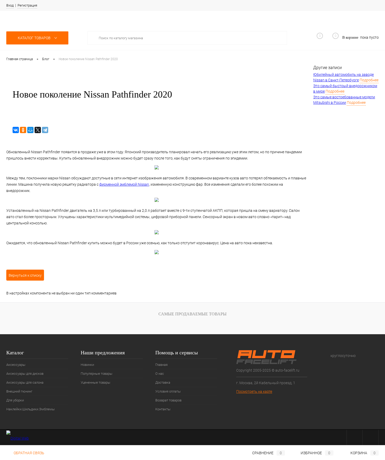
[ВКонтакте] (16, 130)
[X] (38, 130)
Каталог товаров (34, 38)
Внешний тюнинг (19, 391)
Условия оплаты (168, 391)
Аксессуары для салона (24, 382)
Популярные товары (96, 374)
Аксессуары (15, 365)
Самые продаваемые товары (192, 314)
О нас (159, 374)
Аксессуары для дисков (24, 374)
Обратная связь (28, 453)
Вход (10, 5)
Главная (161, 365)
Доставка (162, 382)
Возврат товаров (168, 400)
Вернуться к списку (25, 275)
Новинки (87, 365)
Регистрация (27, 5)
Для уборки (15, 400)
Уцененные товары (95, 382)
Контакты (162, 409)
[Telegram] (45, 130)
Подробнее (369, 80)
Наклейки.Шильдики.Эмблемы (30, 409)
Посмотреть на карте (254, 391)
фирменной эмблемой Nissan (124, 184)
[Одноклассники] (23, 130)
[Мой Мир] (30, 130)
